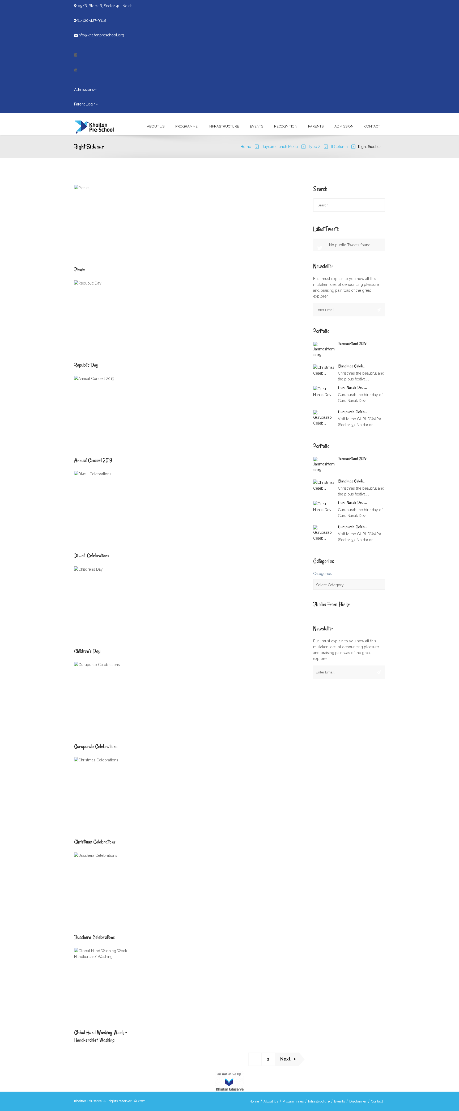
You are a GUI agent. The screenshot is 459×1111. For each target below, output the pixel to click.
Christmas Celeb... (352, 366)
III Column (339, 147)
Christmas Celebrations (95, 841)
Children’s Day (87, 651)
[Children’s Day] (80, 605)
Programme (186, 126)
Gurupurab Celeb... (352, 412)
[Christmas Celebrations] (80, 796)
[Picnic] (80, 223)
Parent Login (85, 104)
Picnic (79, 269)
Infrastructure (224, 126)
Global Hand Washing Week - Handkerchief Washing (100, 1036)
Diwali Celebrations (91, 555)
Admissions (84, 89)
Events (256, 126)
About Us (155, 126)
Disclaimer (358, 1101)
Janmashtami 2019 (352, 343)
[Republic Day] (80, 319)
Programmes (293, 1101)
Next (286, 1059)
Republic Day (86, 364)
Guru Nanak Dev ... (352, 388)
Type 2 (314, 147)
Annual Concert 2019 (93, 460)
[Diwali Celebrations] (80, 509)
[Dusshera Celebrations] (80, 891)
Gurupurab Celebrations (95, 746)
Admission (344, 126)
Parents (316, 126)
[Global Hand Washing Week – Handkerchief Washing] (80, 986)
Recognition (285, 126)
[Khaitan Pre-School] (97, 126)
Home (245, 147)
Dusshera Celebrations (94, 937)
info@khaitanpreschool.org (101, 35)
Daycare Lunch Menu (279, 147)
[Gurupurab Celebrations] (80, 700)
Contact (372, 126)
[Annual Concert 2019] (80, 414)
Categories (322, 573)
